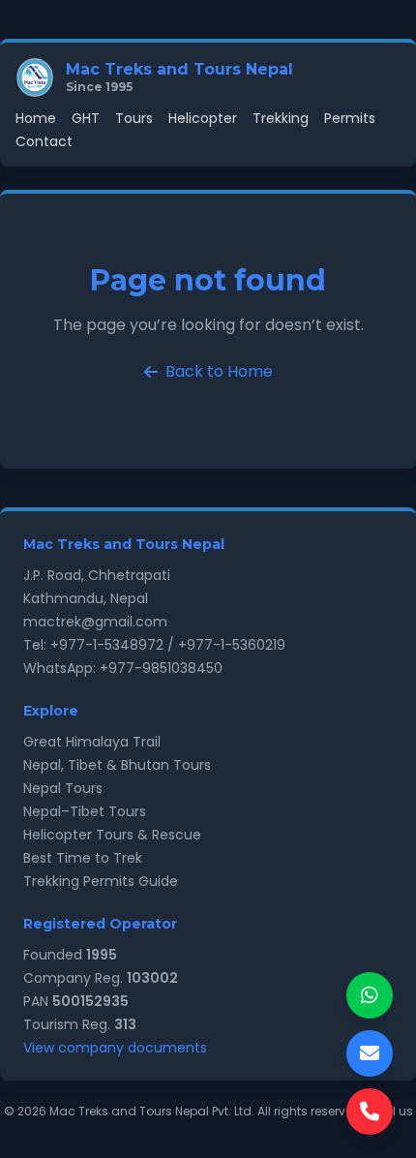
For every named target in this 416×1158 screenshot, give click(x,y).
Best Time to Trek (82, 858)
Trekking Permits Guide (100, 881)
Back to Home (219, 371)
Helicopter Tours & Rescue (112, 834)
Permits (349, 118)
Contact (44, 141)
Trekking (281, 118)
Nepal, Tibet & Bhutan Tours (117, 765)
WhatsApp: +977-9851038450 (123, 668)
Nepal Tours (63, 788)
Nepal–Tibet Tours (84, 811)
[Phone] (369, 1111)
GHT (86, 118)
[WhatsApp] (369, 995)
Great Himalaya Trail (92, 741)
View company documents (115, 1047)
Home (35, 118)
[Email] (369, 1053)
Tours (134, 118)
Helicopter (202, 118)
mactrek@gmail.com (95, 621)
